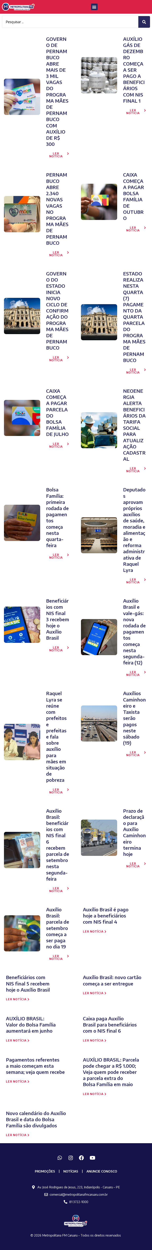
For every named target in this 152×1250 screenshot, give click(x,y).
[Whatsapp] (60, 1158)
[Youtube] (92, 1158)
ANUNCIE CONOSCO (101, 1171)
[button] (94, 7)
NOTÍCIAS (70, 1171)
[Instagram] (71, 1158)
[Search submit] (144, 22)
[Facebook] (81, 1158)
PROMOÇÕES (45, 1171)
